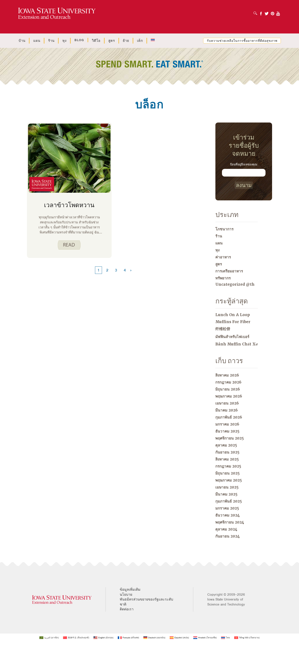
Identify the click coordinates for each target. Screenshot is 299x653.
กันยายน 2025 (227, 452)
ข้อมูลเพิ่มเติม (130, 589)
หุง (64, 41)
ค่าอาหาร (223, 257)
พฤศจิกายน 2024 (229, 522)
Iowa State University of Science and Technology (226, 601)
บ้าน (22, 41)
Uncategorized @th (235, 284)
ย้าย (126, 41)
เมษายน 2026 (227, 403)
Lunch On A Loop (232, 314)
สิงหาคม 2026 (227, 375)
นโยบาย (126, 594)
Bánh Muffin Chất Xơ (236, 344)
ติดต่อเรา (127, 609)
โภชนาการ (224, 229)
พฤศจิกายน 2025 (229, 438)
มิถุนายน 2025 (227, 473)
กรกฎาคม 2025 (228, 466)
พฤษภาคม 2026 (228, 396)
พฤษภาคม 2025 (228, 480)
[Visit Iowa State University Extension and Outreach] (61, 599)
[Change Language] (152, 40)
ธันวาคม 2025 (227, 431)
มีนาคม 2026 (226, 410)
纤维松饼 (222, 328)
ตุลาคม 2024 (226, 529)
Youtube (278, 12)
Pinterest (272, 12)
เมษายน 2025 (227, 487)
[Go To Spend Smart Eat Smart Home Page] (56, 13)
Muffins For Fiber (232, 321)
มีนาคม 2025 (226, 494)
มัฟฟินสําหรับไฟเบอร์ (232, 336)
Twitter (266, 12)
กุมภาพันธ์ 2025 (228, 501)
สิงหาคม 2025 (227, 459)
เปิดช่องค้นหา (256, 11)
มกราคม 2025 (227, 508)
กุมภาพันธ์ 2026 (228, 417)
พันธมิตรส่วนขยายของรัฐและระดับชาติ (146, 601)
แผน (36, 41)
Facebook (261, 12)
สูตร (111, 41)
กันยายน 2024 (227, 536)
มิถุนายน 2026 (227, 389)
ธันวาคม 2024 (227, 515)
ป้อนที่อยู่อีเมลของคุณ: (244, 164)
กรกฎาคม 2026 (228, 382)
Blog (79, 40)
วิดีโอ (96, 41)
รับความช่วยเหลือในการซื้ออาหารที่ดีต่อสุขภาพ (242, 41)
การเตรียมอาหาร (229, 271)
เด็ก (140, 41)
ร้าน (51, 41)
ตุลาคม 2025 (226, 445)
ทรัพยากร (223, 278)
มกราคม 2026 (227, 424)
